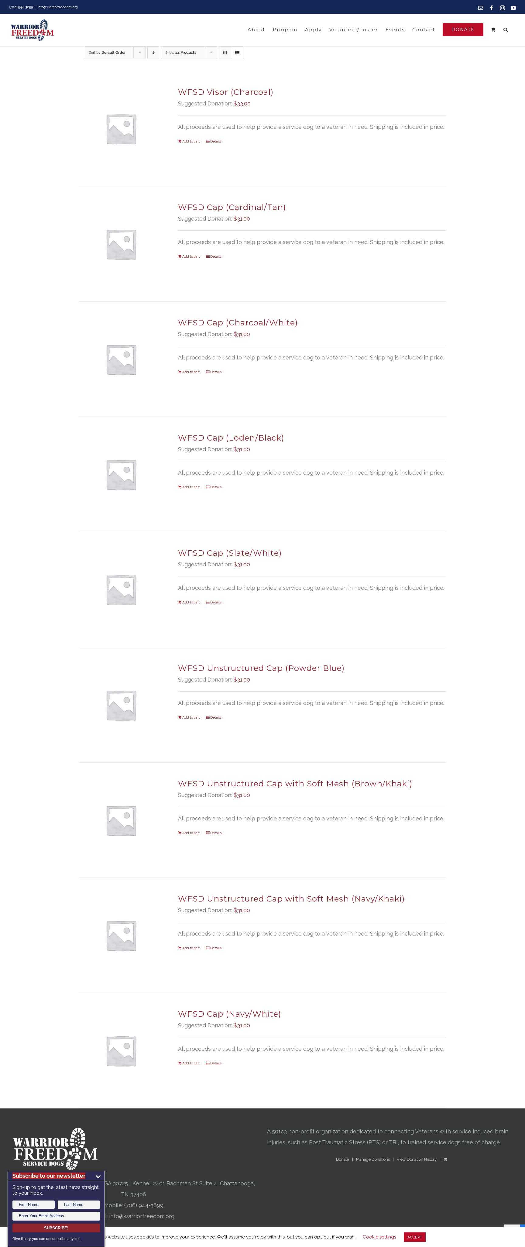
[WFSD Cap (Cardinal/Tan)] (121, 243)
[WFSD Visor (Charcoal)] (121, 128)
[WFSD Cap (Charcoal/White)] (121, 359)
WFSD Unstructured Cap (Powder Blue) (261, 668)
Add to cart (191, 141)
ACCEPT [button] (414, 1237)
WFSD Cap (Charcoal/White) (238, 323)
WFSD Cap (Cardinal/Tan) (232, 207)
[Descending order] (153, 52)
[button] (505, 29)
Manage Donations (373, 1159)
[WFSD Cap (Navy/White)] (121, 1050)
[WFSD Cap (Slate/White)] (121, 589)
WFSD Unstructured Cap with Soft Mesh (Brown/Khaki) (295, 783)
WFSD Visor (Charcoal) (226, 92)
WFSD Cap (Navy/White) (229, 1014)
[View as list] (237, 53)
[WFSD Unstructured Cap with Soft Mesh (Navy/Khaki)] (121, 935)
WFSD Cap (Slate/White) (230, 553)
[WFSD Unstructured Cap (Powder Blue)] (121, 704)
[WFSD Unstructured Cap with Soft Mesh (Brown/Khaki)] (121, 820)
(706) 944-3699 (143, 1205)
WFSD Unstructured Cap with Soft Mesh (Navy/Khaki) (291, 899)
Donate (342, 1159)
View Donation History (417, 1159)
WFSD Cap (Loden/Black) (231, 438)
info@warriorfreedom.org (57, 7)
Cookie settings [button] (379, 1237)
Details (215, 141)
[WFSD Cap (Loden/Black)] (121, 474)
